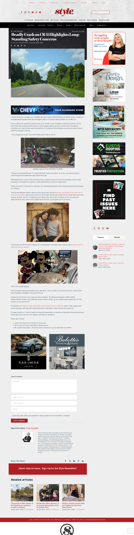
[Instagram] (98, 228)
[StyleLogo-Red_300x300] (64, 4)
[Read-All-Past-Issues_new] (109, 181)
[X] (14, 45)
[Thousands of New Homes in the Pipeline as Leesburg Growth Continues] (48, 492)
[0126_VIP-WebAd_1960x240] (48, 107)
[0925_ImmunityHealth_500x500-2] (28, 335)
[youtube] (33, 12)
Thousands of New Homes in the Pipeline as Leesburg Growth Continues (48, 505)
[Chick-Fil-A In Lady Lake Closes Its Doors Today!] (95, 264)
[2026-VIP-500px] (109, 107)
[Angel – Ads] (109, 70)
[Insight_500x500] (67, 335)
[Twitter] (103, 228)
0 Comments (29, 509)
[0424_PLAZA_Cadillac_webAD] (109, 33)
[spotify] (40, 12)
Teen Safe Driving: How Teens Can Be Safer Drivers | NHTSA (41, 306)
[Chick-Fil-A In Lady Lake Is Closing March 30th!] (95, 255)
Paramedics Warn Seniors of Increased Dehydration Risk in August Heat (73, 505)
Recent (117, 237)
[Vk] (83, 461)
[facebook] (22, 12)
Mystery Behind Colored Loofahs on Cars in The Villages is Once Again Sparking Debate (112, 246)
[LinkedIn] (18, 45)
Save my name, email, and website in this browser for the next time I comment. (41, 416)
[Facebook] (11, 45)
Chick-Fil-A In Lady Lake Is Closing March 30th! (111, 255)
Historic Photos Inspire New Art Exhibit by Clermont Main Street (22, 505)
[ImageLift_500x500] (109, 143)
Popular (101, 237)
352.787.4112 (81, 519)
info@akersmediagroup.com (95, 519)
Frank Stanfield (17, 31)
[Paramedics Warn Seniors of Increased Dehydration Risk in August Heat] (73, 492)
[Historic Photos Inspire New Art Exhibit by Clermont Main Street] (22, 492)
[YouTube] (107, 228)
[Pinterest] (21, 45)
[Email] (25, 45)
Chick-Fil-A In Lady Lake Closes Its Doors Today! (111, 264)
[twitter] (29, 12)
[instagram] (25, 12)
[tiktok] (36, 12)
